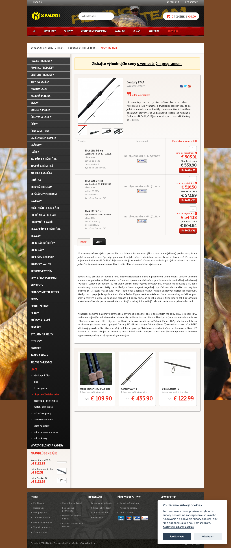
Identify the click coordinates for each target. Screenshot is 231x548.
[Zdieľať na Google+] (189, 86)
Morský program (41, 187)
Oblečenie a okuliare (44, 215)
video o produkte (140, 95)
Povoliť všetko (177, 536)
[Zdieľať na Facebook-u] (182, 86)
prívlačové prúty (41, 413)
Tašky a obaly (39, 355)
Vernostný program (93, 31)
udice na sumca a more (44, 432)
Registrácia (39, 508)
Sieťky (34, 299)
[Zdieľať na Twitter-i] (186, 86)
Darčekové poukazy (129, 503)
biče (34, 381)
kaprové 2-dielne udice (82, 48)
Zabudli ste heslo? (42, 517)
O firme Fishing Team (101, 508)
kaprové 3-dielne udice (44, 400)
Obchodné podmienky (73, 503)
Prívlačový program (43, 278)
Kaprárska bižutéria (44, 159)
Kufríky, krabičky (41, 173)
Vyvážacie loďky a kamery (47, 445)
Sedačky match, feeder (45, 292)
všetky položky (40, 375)
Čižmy (34, 124)
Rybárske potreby (42, 48)
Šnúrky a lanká (40, 320)
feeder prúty (39, 388)
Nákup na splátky (128, 508)
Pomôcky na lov (41, 264)
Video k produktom (42, 527)
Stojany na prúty (42, 334)
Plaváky (36, 236)
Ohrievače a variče (42, 222)
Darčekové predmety (43, 138)
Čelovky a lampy (41, 117)
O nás (136, 31)
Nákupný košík (40, 512)
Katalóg (37, 2)
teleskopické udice (42, 419)
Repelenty (37, 285)
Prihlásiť (174, 2)
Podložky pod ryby (42, 257)
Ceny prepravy (40, 532)
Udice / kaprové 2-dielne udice (93, 392)
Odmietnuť (207, 536)
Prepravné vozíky (41, 271)
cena (178, 153)
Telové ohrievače (41, 362)
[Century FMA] (100, 100)
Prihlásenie (38, 503)
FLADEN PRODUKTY (41, 61)
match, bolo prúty (42, 406)
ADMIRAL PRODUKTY (42, 67)
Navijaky (36, 201)
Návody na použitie (42, 522)
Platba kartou (127, 512)
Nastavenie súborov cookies (178, 526)
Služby (68, 31)
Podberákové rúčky (43, 243)
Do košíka (186, 170)
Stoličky (36, 341)
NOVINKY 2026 (39, 89)
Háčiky (35, 152)
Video (174, 31)
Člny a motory (40, 131)
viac (136, 119)
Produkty (50, 31)
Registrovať (191, 2)
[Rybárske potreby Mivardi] (48, 16)
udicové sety (39, 438)
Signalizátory (40, 306)
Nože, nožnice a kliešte (45, 208)
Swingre (36, 348)
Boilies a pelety (41, 110)
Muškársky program (44, 194)
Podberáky (37, 250)
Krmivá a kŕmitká (42, 166)
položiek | (183, 16)
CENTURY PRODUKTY (42, 74)
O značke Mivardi (99, 512)
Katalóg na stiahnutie (102, 503)
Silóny (35, 313)
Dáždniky (36, 145)
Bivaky (35, 102)
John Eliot (66, 543)
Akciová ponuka (41, 96)
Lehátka (36, 180)
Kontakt (154, 31)
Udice (60, 48)
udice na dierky (40, 425)
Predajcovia (97, 517)
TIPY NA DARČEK (40, 82)
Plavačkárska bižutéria (46, 229)
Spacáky (36, 327)
